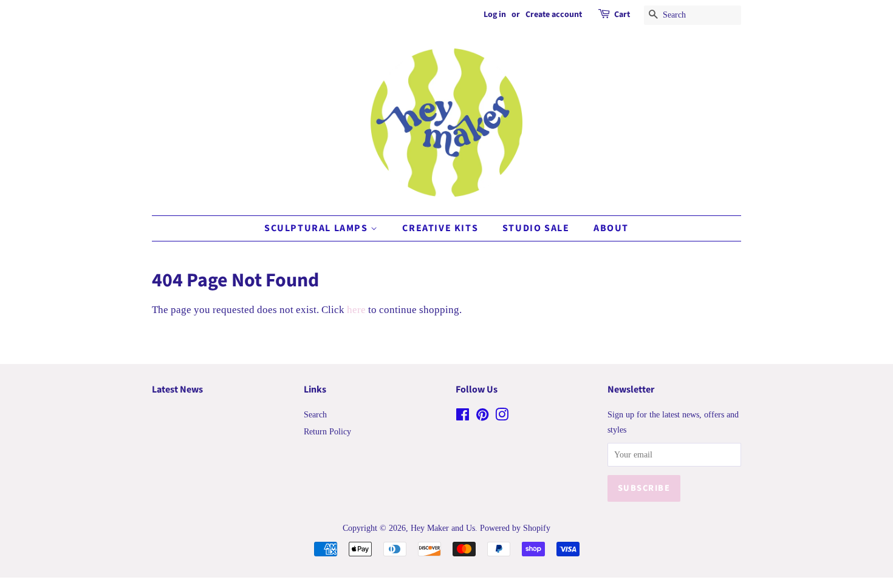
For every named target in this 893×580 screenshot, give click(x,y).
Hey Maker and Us (443, 528)
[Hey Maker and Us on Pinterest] (482, 417)
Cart (622, 14)
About (611, 228)
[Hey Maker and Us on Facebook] (463, 417)
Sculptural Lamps (317, 228)
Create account (553, 14)
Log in (495, 14)
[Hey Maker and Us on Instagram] (501, 417)
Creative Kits (440, 228)
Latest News (177, 389)
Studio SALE (536, 228)
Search (315, 414)
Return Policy (327, 431)
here (356, 309)
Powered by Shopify (515, 528)
